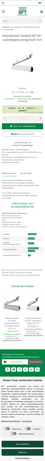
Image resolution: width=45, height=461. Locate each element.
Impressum (27, 421)
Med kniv (31, 243)
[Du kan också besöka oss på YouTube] (13, 369)
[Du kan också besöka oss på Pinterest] (19, 369)
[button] (40, 3)
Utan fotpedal (32, 234)
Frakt (32, 92)
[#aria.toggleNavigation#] (3, 11)
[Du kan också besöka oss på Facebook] (7, 369)
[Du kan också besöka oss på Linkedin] (37, 369)
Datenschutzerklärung (11, 421)
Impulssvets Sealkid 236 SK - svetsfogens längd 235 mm (33, 320)
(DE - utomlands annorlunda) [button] (11, 339)
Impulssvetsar (27, 145)
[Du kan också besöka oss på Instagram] (25, 369)
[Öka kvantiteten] (40, 118)
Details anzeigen (22, 458)
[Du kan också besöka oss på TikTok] (31, 369)
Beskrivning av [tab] (9, 173)
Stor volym (31, 251)
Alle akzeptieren (22, 444)
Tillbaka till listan (8, 27)
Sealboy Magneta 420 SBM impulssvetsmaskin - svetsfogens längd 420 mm (11, 323)
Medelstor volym (33, 248)
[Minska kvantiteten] (4, 118)
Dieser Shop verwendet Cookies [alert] (22, 380)
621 (29, 255)
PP (33, 238)
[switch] (7, 428)
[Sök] (41, 21)
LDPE (29, 238)
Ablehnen (23, 452)
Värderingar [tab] (26, 173)
